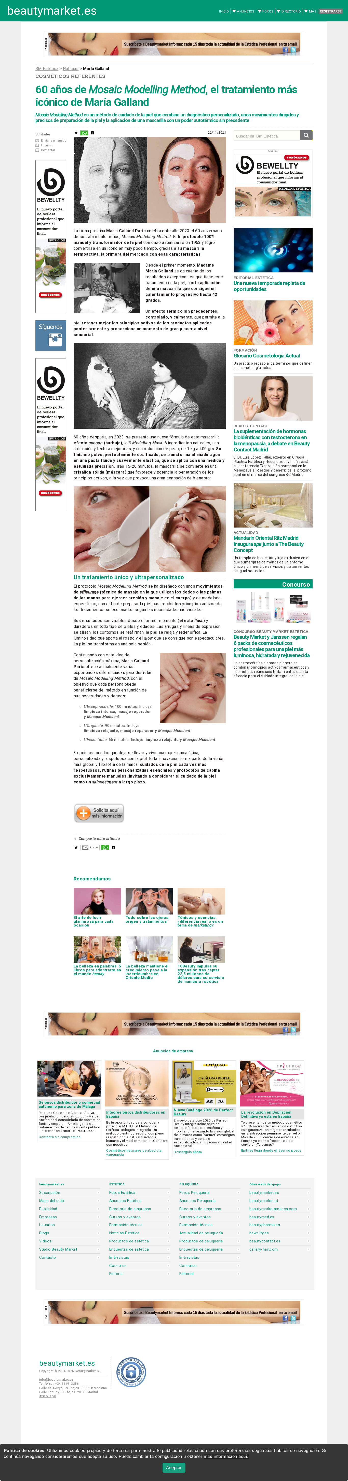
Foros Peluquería (194, 1193)
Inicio (224, 11)
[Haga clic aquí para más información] (99, 821)
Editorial (116, 1274)
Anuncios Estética (125, 1201)
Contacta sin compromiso (60, 1137)
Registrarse (330, 11)
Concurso (296, 584)
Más (312, 11)
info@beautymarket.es (56, 1379)
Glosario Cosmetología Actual (267, 356)
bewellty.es (259, 1233)
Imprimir (46, 145)
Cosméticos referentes (70, 76)
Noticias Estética (124, 1233)
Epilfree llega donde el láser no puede (271, 1150)
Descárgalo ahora (188, 1152)
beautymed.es (261, 1217)
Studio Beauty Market (58, 1249)
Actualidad (246, 533)
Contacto (47, 1257)
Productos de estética (129, 1241)
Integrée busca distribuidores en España (135, 1114)
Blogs (44, 1233)
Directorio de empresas (130, 1209)
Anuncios (246, 11)
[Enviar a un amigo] (90, 849)
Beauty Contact (251, 426)
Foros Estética (122, 1193)
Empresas (48, 1217)
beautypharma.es (264, 1225)
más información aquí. (226, 1456)
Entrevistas (119, 1257)
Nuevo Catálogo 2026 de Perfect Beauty (203, 1112)
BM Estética (46, 68)
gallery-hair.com (263, 1249)
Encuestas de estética (129, 1249)
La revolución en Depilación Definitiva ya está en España (266, 1114)
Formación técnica (126, 1225)
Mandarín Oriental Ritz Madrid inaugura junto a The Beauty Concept (269, 544)
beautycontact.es (264, 1241)
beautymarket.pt (263, 1201)
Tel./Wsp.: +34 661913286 (59, 1384)
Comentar (48, 150)
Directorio (291, 11)
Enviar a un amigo (53, 140)
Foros (267, 11)
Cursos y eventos (125, 1217)
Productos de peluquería (201, 1241)
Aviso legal (47, 1396)
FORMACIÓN (245, 350)
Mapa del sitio (51, 1201)
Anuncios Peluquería (197, 1201)
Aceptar (174, 1467)
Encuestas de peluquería (201, 1249)
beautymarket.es (52, 11)
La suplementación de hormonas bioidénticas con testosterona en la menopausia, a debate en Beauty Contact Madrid (272, 440)
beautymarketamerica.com (273, 1209)
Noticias (71, 68)
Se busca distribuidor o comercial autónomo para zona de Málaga (69, 1104)
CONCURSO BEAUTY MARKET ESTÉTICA (271, 632)
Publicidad (48, 1209)
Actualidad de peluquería (201, 1233)
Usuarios (47, 1225)
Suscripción (49, 1193)
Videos (45, 1241)
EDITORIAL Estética (254, 278)
